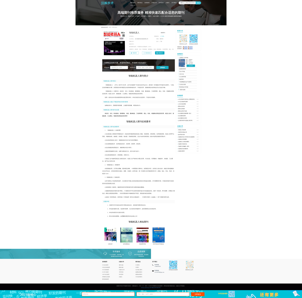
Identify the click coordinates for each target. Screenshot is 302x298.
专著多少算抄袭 (182, 129)
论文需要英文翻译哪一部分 (184, 113)
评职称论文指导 (106, 276)
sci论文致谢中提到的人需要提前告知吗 (187, 99)
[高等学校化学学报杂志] (158, 235)
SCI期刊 (137, 265)
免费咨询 (160, 53)
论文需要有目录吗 (182, 118)
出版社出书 (121, 269)
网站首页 (132, 2)
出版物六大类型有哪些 (183, 141)
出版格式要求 (181, 151)
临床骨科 (181, 79)
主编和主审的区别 (182, 144)
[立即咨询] (185, 46)
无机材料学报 (142, 244)
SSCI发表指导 (105, 269)
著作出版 (121, 265)
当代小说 (181, 74)
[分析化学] (110, 235)
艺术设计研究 (182, 84)
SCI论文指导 (105, 265)
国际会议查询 (181, 106)
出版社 (168, 2)
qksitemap (147, 287)
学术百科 (161, 2)
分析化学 (110, 244)
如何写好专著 (181, 134)
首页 (110, 27)
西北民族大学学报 (183, 87)
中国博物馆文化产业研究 (185, 81)
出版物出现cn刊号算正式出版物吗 (186, 137)
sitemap (142, 287)
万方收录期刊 (139, 276)
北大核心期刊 (139, 269)
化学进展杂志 (126, 244)
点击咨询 (191, 65)
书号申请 (121, 272)
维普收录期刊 (139, 274)
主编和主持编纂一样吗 (183, 146)
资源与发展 (182, 89)
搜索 (198, 3)
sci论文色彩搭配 (182, 104)
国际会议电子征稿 (182, 111)
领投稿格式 (148, 53)
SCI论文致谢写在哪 (182, 101)
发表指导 (147, 2)
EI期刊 (137, 267)
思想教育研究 (182, 69)
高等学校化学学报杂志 (158, 244)
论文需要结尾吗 (182, 115)
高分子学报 (182, 71)
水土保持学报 (182, 76)
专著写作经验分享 (182, 132)
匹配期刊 (134, 53)
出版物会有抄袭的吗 (183, 148)
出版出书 (154, 2)
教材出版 (121, 267)
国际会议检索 (181, 108)
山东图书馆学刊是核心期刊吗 (185, 120)
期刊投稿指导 (105, 279)
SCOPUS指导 (105, 272)
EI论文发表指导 (106, 267)
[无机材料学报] (142, 235)
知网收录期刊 (139, 272)
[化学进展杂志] (126, 235)
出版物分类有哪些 (182, 139)
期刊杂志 (140, 2)
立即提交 (198, 294)
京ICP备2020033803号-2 (155, 287)
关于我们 (174, 2)
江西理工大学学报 (183, 57)
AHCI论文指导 (105, 274)
